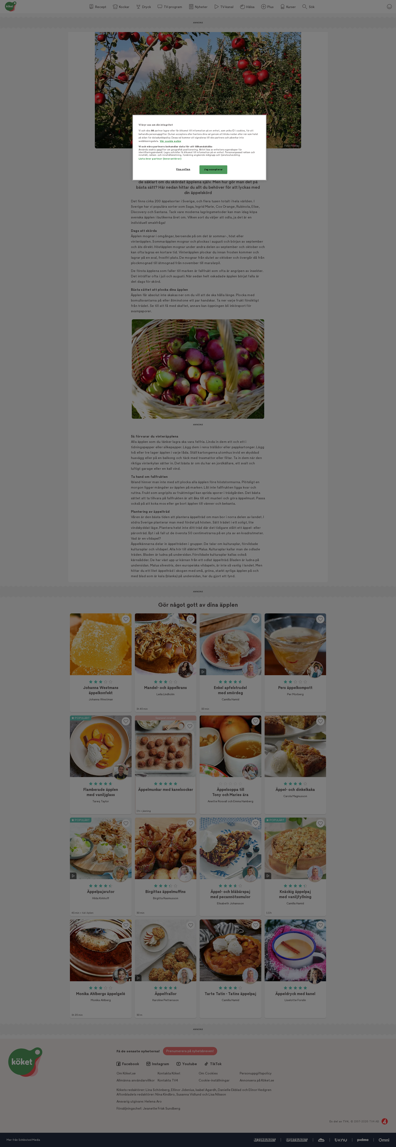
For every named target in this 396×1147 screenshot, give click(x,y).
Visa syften (183, 169)
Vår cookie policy (170, 141)
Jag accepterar (213, 169)
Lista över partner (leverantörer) (160, 158)
